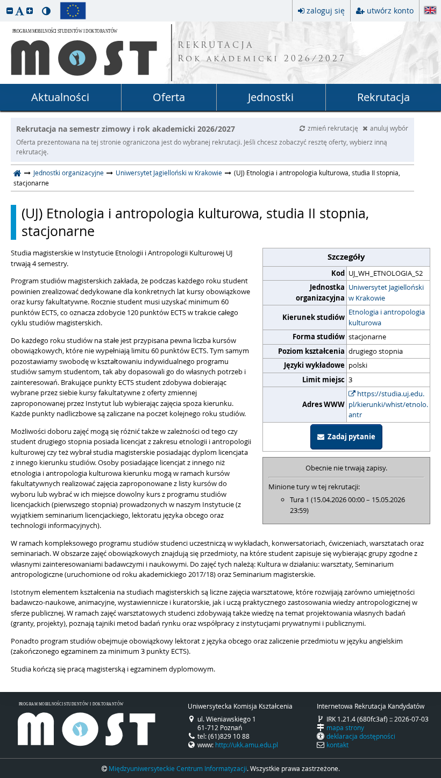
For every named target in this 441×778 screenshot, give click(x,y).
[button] (9, 10)
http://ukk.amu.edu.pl (246, 744)
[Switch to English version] (430, 11)
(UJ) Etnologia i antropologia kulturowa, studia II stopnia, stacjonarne (195, 222)
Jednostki (271, 97)
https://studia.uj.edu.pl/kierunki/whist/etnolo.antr (388, 404)
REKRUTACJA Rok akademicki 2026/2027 (261, 52)
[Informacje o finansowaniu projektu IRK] (72, 11)
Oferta (169, 97)
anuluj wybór (389, 128)
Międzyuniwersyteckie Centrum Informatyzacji (178, 768)
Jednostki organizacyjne (68, 172)
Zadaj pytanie (349, 436)
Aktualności (60, 97)
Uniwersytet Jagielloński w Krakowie (169, 172)
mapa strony (345, 727)
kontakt (337, 744)
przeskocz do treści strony (2, 2)
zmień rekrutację (334, 128)
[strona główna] (17, 172)
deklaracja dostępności (360, 736)
